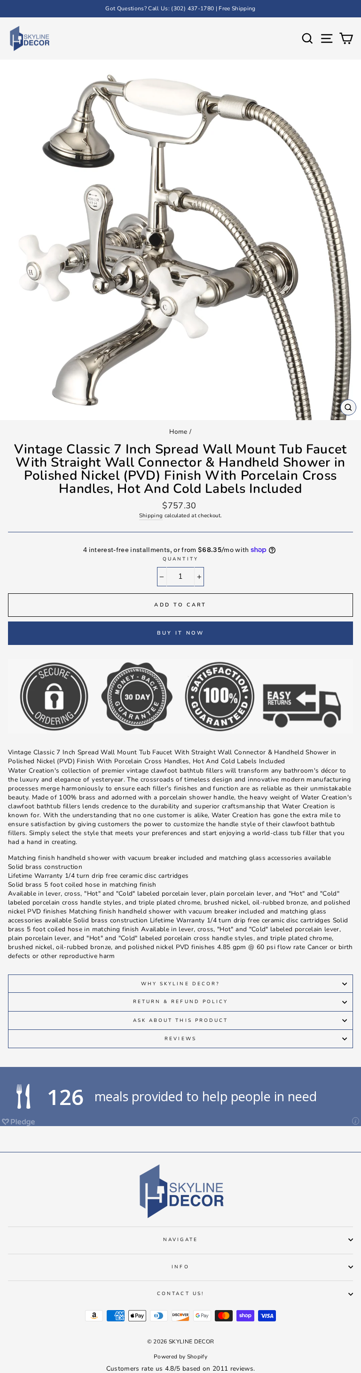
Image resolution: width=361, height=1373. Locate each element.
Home (178, 431)
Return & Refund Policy (180, 1001)
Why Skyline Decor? (180, 984)
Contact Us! (180, 1293)
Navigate (180, 1239)
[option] (180, 9)
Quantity (180, 559)
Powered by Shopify (180, 1356)
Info (180, 1267)
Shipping (151, 515)
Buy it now (180, 633)
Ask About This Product (180, 1020)
